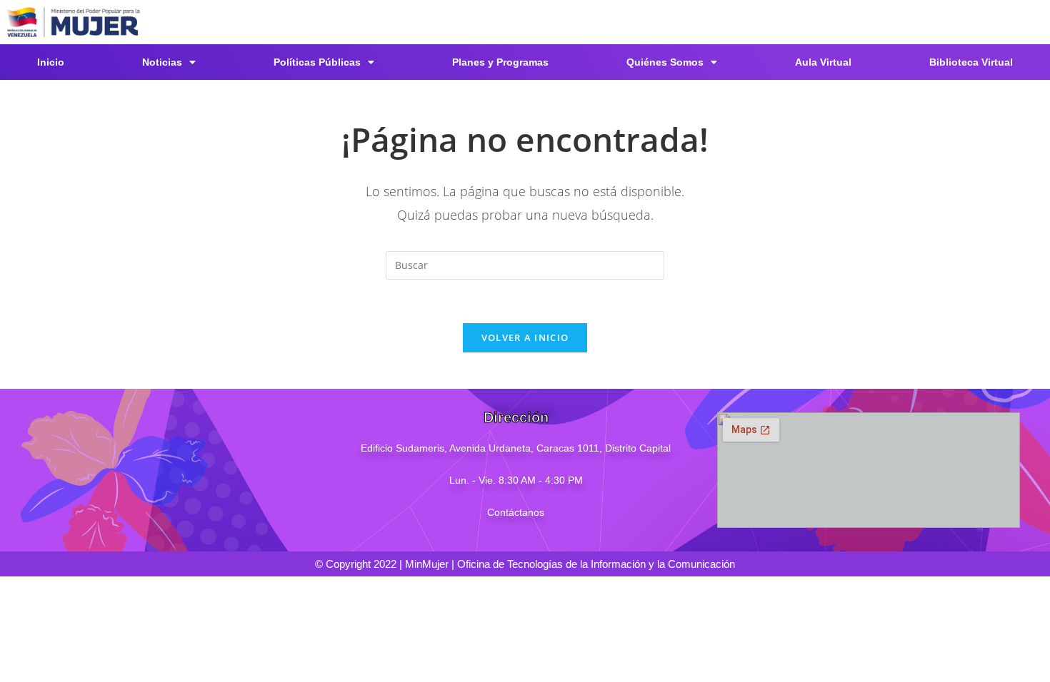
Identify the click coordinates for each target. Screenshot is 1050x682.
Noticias (162, 62)
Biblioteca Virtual (971, 62)
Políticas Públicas (317, 62)
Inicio (50, 62)
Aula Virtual (823, 62)
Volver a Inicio (525, 337)
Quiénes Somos (665, 62)
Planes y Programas (500, 62)
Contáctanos (515, 512)
